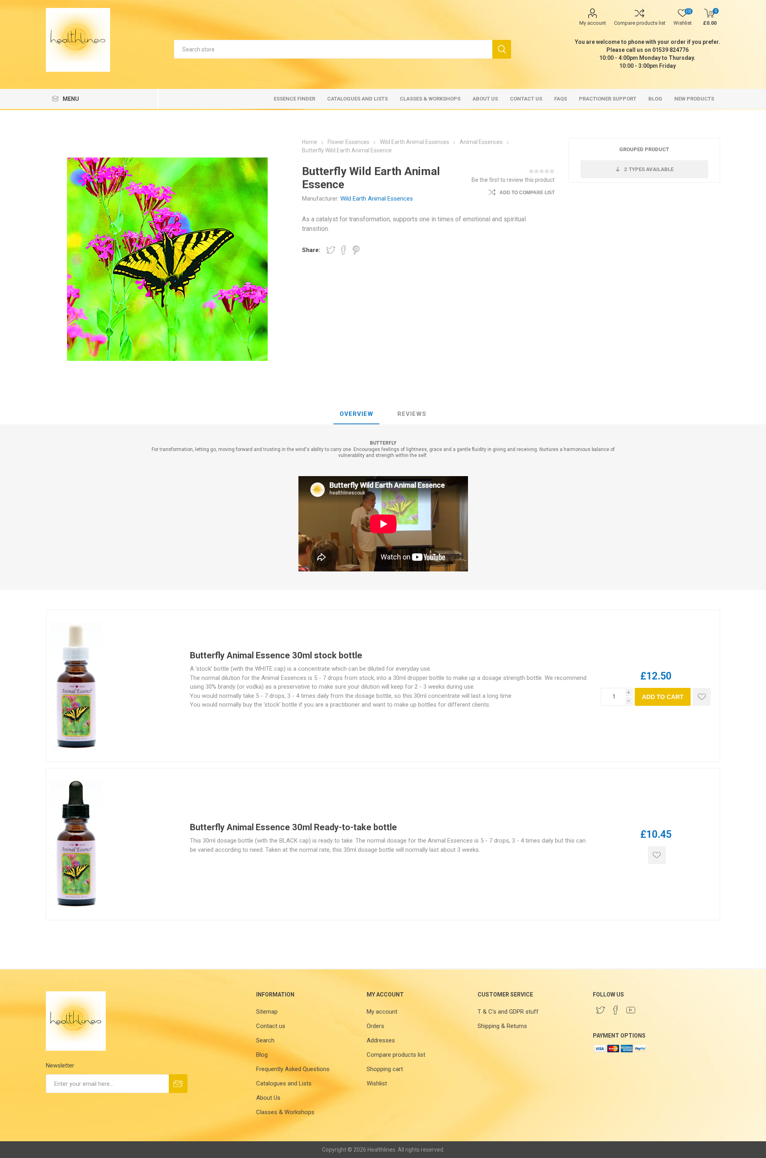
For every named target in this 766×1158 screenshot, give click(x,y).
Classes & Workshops (285, 1112)
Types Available (648, 169)
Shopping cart (385, 1069)
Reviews (411, 414)
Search (501, 49)
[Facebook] (615, 1010)
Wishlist (377, 1083)
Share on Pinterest (356, 250)
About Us (268, 1097)
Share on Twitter (330, 250)
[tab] (356, 414)
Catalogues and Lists (284, 1083)
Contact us (270, 1026)
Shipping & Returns (502, 1026)
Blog (262, 1054)
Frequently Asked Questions (293, 1069)
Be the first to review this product (513, 180)
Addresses (381, 1040)
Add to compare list (527, 192)
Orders (375, 1026)
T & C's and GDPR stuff (508, 1011)
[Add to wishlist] (702, 697)
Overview (356, 414)
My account (592, 23)
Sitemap (267, 1011)
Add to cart (662, 696)
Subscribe (178, 1083)
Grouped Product (644, 149)
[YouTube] (630, 1010)
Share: (311, 250)
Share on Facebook (343, 250)
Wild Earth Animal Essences (376, 198)
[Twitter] (600, 1010)
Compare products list (639, 23)
